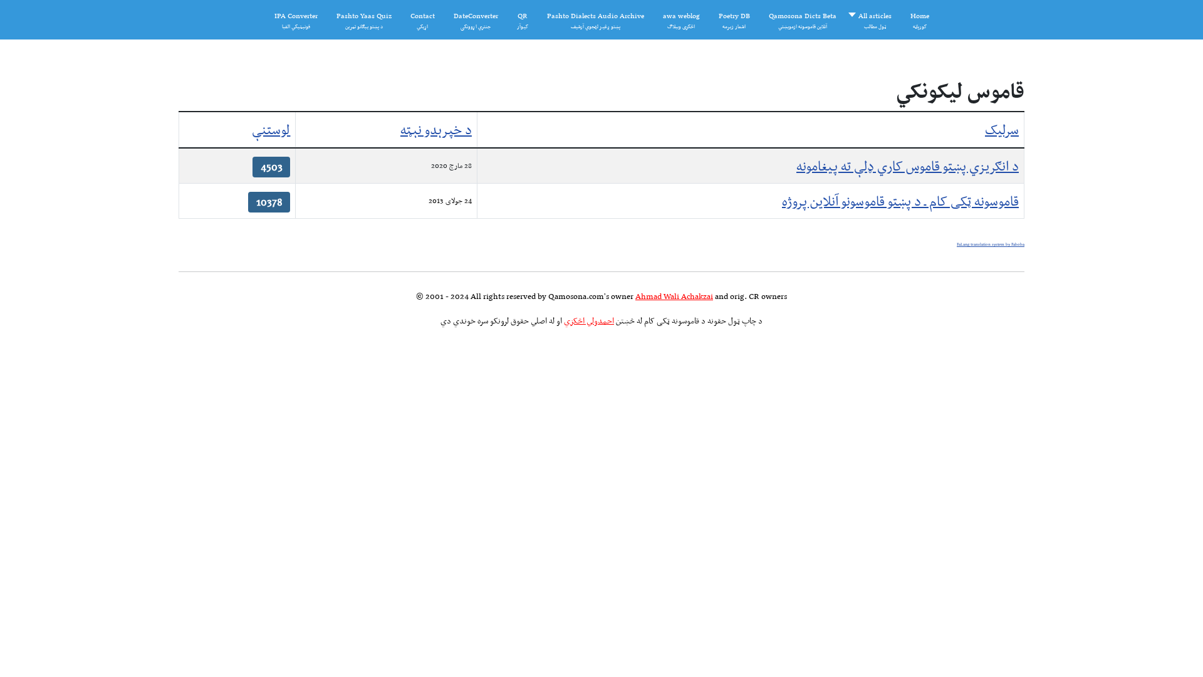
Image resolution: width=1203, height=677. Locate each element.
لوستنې (271, 129)
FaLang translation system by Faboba (990, 244)
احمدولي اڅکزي (589, 320)
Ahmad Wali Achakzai (674, 296)
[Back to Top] (29, 646)
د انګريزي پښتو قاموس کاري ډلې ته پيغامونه (907, 165)
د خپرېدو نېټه (436, 129)
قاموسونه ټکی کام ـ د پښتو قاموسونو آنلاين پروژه (900, 201)
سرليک (1002, 129)
